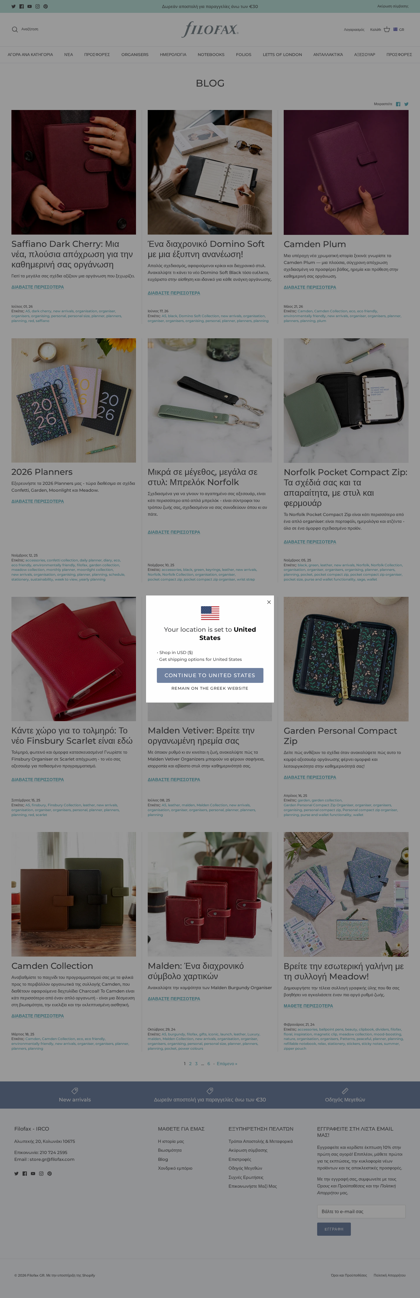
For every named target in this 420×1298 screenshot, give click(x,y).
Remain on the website (209, 688)
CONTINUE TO (210, 675)
